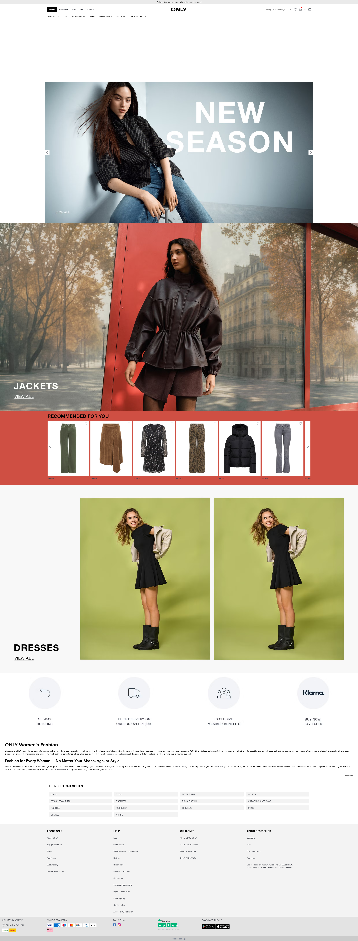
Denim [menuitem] (92, 16)
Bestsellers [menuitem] (78, 16)
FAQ (115, 837)
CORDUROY (121, 807)
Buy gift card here (54, 844)
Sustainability (52, 864)
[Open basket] (309, 9)
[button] (68, 448)
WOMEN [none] (52, 9)
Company (251, 837)
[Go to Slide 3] (184, 219)
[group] (68, 452)
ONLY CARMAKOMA (59, 769)
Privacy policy (119, 898)
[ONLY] (179, 10)
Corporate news (254, 851)
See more (349, 775)
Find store (251, 858)
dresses (108, 753)
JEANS (53, 794)
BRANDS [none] (90, 9)
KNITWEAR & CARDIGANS (259, 801)
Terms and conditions (122, 884)
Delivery (116, 858)
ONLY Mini (181, 766)
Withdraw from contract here (125, 851)
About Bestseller (259, 831)
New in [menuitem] (51, 16)
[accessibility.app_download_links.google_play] (209, 928)
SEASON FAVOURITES (60, 801)
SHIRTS (119, 814)
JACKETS (252, 794)
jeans (115, 753)
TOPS (118, 794)
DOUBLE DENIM (189, 801)
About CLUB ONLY (188, 837)
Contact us (118, 878)
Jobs (249, 844)
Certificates (51, 858)
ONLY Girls (219, 766)
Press (49, 851)
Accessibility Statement (123, 911)
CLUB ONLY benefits (189, 844)
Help (116, 831)
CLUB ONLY (187, 831)
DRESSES (55, 814)
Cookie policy (119, 905)
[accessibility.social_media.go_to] (114, 925)
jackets (125, 753)
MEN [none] (81, 9)
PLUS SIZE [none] (63, 9)
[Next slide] (310, 152)
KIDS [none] (74, 9)
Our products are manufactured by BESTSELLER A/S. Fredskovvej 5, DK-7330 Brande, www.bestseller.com (270, 866)
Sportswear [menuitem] (105, 16)
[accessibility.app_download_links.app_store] (223, 928)
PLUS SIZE (55, 807)
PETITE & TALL (188, 794)
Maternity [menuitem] (121, 16)
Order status (118, 844)
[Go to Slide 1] (174, 219)
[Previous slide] (47, 152)
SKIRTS (251, 807)
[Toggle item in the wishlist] (86, 423)
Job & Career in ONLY (56, 871)
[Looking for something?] (290, 9)
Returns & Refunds (121, 871)
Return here (118, 864)
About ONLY (55, 831)
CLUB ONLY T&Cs (188, 858)
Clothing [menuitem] (63, 16)
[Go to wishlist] (305, 9)
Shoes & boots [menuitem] (138, 16)
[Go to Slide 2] (179, 219)
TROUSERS (121, 801)
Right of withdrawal (121, 891)
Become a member (188, 851)
